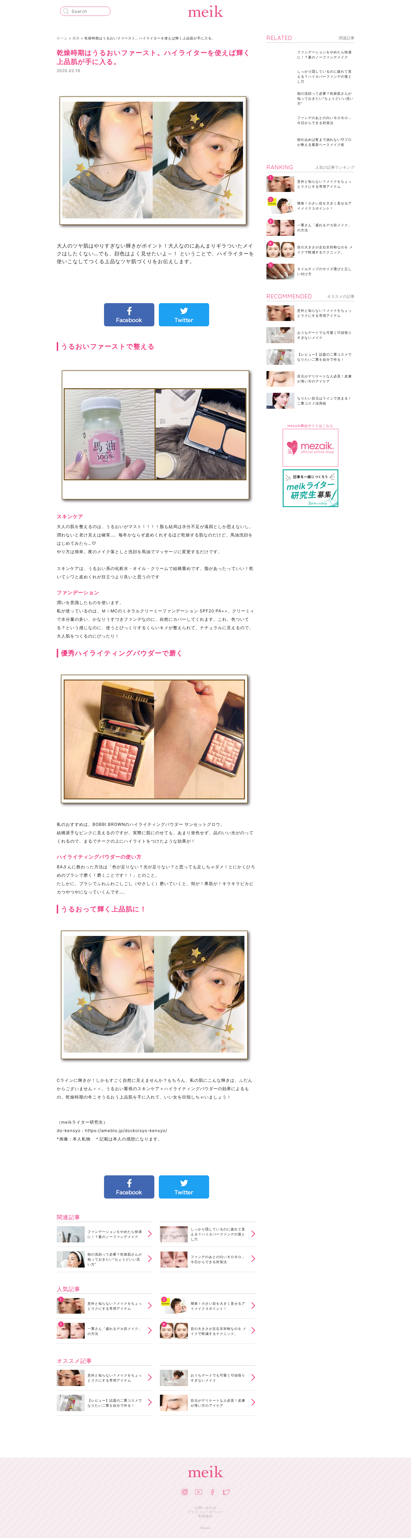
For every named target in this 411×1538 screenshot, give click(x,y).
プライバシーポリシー (205, 1512)
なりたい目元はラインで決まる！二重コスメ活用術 (324, 400)
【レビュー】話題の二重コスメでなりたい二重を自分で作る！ (115, 1403)
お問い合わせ (205, 1508)
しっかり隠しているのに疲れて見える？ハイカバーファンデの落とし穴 (218, 1234)
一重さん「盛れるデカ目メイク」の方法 (115, 1331)
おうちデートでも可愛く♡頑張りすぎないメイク (218, 1377)
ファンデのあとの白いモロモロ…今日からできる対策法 (218, 1259)
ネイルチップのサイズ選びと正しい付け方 (324, 271)
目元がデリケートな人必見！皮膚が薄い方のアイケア (218, 1403)
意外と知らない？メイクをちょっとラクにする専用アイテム (115, 1306)
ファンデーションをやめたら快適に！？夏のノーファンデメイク (115, 1234)
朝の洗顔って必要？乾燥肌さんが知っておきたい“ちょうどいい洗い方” (115, 1259)
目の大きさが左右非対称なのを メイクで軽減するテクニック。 (218, 1331)
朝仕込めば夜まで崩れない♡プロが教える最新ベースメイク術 (324, 142)
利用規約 (205, 1516)
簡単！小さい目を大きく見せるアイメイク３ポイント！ (218, 1306)
